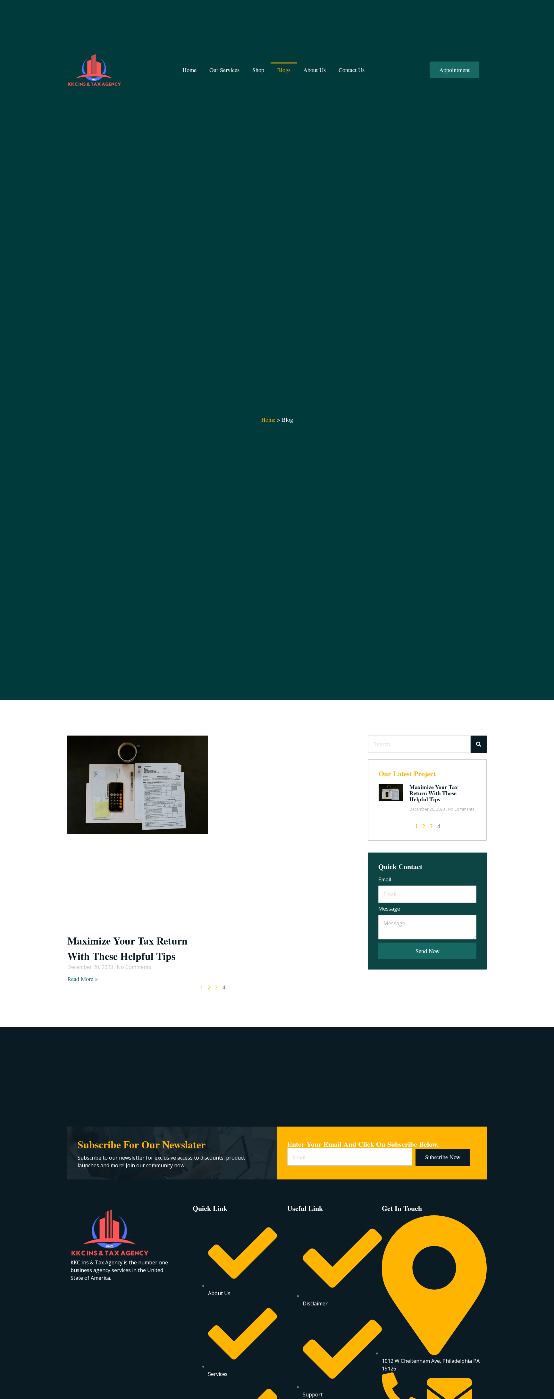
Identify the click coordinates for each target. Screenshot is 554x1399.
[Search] (479, 744)
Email (384, 880)
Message (389, 909)
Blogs (283, 70)
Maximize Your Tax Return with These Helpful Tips (127, 948)
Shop (258, 70)
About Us (314, 70)
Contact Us (352, 70)
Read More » (82, 979)
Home (189, 70)
